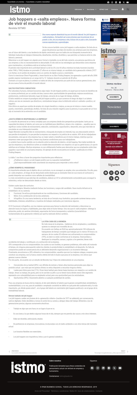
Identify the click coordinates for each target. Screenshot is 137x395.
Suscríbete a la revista (15, 2)
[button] (128, 9)
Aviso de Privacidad (42, 391)
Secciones (90, 9)
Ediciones (78, 9)
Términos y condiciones (60, 391)
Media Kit (73, 391)
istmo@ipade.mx (66, 376)
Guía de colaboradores (86, 391)
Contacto (114, 9)
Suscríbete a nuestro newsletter (38, 2)
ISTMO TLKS (103, 9)
